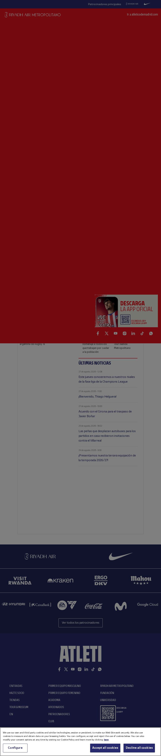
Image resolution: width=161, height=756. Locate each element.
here (106, 740)
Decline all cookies (139, 748)
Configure (15, 748)
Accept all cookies (105, 748)
